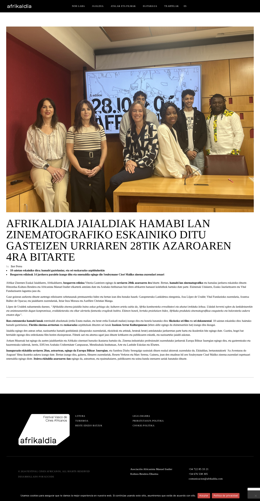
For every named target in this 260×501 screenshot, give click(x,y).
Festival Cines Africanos (44, 471)
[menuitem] (185, 6)
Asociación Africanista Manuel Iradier (151, 469)
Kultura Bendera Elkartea (144, 474)
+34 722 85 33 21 (199, 469)
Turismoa (81, 421)
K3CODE (49, 477)
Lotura (80, 416)
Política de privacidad (226, 495)
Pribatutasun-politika (148, 421)
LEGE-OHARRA (141, 416)
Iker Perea (16, 266)
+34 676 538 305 (198, 474)
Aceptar (203, 495)
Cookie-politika (144, 425)
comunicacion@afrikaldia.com (206, 478)
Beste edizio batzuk (88, 425)
